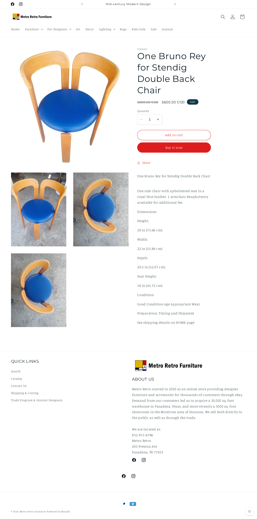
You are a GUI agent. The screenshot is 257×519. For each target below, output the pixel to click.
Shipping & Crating (25, 393)
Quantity (143, 111)
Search (16, 371)
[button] (33, 29)
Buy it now (174, 147)
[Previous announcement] (82, 4)
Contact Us (19, 386)
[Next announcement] (175, 4)
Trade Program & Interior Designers (37, 400)
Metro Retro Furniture (33, 511)
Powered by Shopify (58, 511)
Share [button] (146, 162)
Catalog (16, 378)
